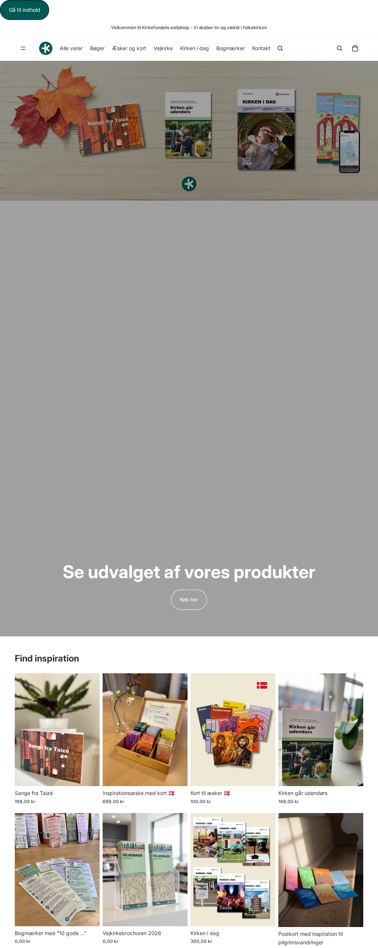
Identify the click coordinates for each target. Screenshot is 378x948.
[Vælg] (176, 774)
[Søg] (280, 48)
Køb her (189, 599)
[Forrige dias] (23, 730)
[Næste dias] (91, 730)
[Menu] (23, 48)
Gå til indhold (24, 10)
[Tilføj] (88, 774)
